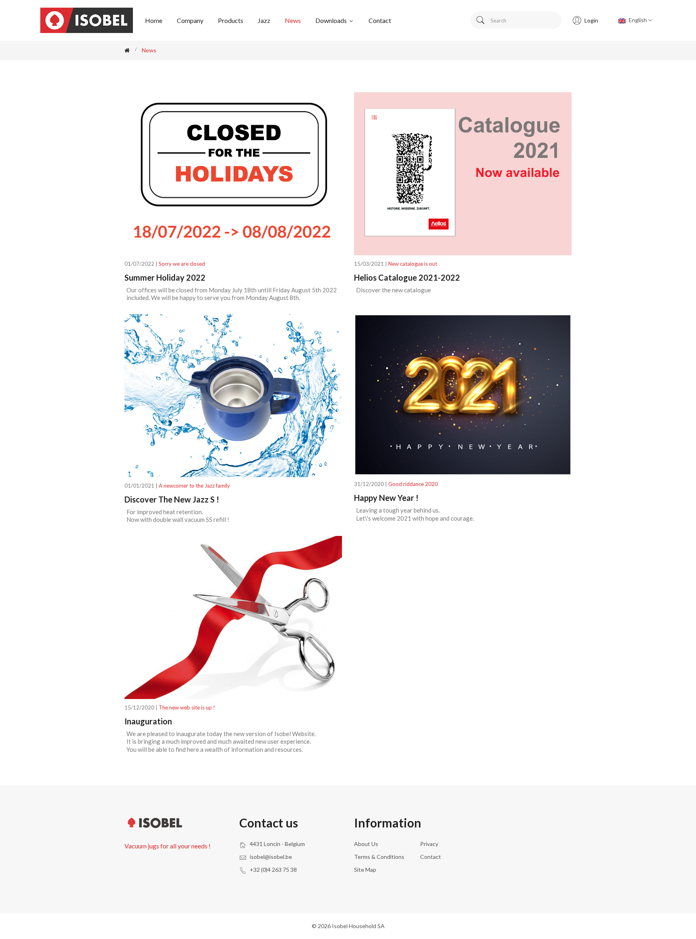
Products (230, 20)
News (293, 20)
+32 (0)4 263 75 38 (273, 869)
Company (190, 20)
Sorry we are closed (182, 264)
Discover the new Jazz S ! (171, 499)
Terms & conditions (379, 856)
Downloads (331, 20)
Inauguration (148, 721)
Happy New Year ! (386, 498)
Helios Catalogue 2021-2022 (407, 277)
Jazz (264, 20)
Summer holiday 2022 (164, 277)
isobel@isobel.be (271, 856)
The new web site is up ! (187, 707)
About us (366, 843)
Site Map (365, 869)
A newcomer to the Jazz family (194, 485)
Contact (380, 20)
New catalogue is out (412, 264)
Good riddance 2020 (413, 484)
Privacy (429, 843)
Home (153, 20)
